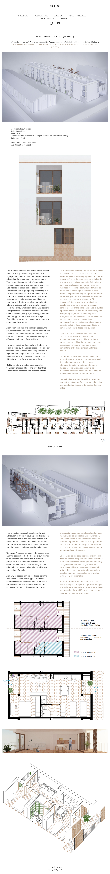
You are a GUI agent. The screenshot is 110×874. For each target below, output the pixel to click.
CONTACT (64, 18)
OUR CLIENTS (47, 18)
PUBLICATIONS (41, 16)
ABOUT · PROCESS (77, 16)
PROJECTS (23, 16)
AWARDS (58, 16)
